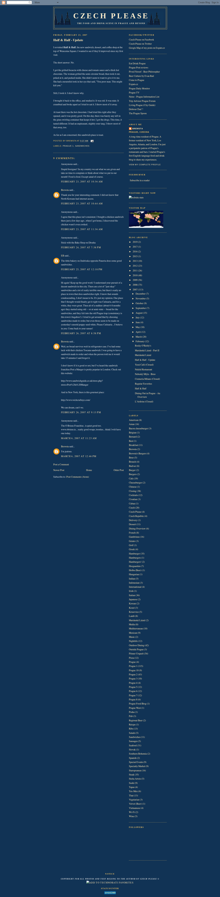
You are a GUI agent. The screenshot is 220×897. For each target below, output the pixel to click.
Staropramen (135, 770)
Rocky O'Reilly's (143, 345)
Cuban (132, 503)
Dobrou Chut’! (136, 109)
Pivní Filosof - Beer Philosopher (144, 71)
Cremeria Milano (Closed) (147, 378)
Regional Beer (135, 720)
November (141, 298)
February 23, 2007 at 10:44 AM (82, 203)
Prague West (135, 707)
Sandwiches (82, 146)
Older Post (119, 470)
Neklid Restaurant (143, 369)
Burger (132, 470)
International (135, 586)
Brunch (132, 461)
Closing (132, 491)
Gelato (132, 541)
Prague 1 (68, 146)
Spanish (132, 758)
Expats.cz (133, 84)
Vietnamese (134, 808)
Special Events (136, 762)
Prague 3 (133, 678)
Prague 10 (134, 670)
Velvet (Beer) (135, 803)
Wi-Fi (132, 812)
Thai (131, 795)
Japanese (133, 599)
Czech (132, 507)
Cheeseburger (135, 482)
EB (62, 255)
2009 (135, 280)
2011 (135, 270)
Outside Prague (136, 649)
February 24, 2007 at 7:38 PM (81, 247)
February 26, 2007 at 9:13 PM (81, 412)
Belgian (132, 432)
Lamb (132, 616)
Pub (131, 716)
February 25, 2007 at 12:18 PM (81, 269)
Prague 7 (133, 695)
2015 (135, 256)
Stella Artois (135, 778)
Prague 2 (133, 674)
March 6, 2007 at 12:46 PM (78, 456)
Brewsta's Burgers (137, 453)
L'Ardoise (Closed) (144, 401)
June (138, 322)
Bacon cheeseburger (138, 428)
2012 (135, 265)
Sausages (133, 741)
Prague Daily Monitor (139, 88)
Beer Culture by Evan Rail (141, 75)
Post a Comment (61, 464)
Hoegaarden (134, 566)
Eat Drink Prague (137, 63)
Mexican (133, 632)
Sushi (131, 783)
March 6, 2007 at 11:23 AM (79, 438)
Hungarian (134, 574)
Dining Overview (137, 528)
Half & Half (140, 388)
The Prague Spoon (138, 113)
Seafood (133, 745)
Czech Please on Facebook (141, 39)
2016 (135, 251)
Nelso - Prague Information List (144, 96)
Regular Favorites (143, 383)
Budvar (132, 466)
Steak (131, 774)
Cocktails (133, 495)
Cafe (131, 478)
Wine (131, 816)
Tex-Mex (133, 791)
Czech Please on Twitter (140, 43)
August (139, 312)
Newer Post (58, 470)
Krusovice (134, 611)
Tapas (131, 787)
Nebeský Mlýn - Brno (145, 374)
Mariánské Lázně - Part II (147, 350)
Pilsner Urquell (136, 653)
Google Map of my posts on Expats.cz (147, 47)
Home (89, 470)
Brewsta (65, 190)
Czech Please (111, 16)
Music (132, 636)
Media (132, 624)
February (140, 341)
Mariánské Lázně (143, 355)
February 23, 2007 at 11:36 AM (82, 229)
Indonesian (134, 582)
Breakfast (133, 445)
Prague (132, 661)
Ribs (131, 728)
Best (131, 440)
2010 (135, 275)
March (139, 336)
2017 (135, 246)
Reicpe (132, 724)
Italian (132, 595)
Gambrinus (134, 536)
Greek (132, 549)
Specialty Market (137, 766)
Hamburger (134, 553)
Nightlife (133, 641)
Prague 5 (133, 687)
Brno (131, 457)
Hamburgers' (135, 561)
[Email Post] (91, 141)
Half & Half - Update (68, 40)
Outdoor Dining (136, 645)
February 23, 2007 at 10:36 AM (82, 181)
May (138, 327)
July (138, 317)
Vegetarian (134, 799)
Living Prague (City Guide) (142, 105)
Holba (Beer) (135, 570)
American (133, 420)
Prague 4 (133, 682)
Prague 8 (133, 699)
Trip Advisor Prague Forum (142, 101)
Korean (132, 603)
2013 (135, 260)
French (132, 532)
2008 (135, 284)
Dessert (132, 524)
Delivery (133, 520)
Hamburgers (135, 557)
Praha (131, 712)
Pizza (131, 657)
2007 (135, 289)
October (140, 303)
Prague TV (134, 92)
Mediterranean (136, 628)
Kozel (132, 607)
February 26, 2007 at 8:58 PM (81, 333)
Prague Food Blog (137, 703)
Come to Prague (136, 80)
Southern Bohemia (138, 753)
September (141, 308)
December (141, 293)
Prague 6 (133, 691)
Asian (131, 424)
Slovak (132, 749)
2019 (135, 241)
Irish (131, 591)
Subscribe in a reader (140, 180)
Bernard (133, 436)
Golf (131, 545)
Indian (132, 578)
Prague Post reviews (138, 67)
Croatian (133, 499)
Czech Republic (136, 516)
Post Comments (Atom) (77, 476)
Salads (132, 732)
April (138, 331)
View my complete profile (145, 165)
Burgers (132, 474)
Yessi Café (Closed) (144, 364)
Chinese (132, 486)
